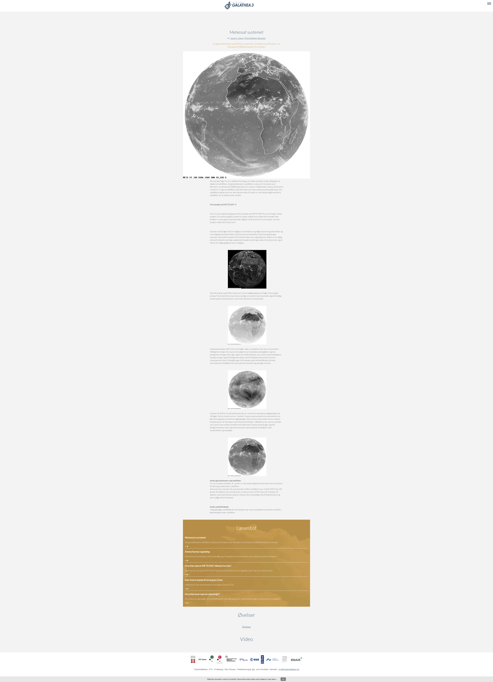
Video (259, 639)
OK (283, 679)
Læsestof (246, 528)
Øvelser (246, 615)
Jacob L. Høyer (237, 38)
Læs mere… (272, 679)
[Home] (239, 9)
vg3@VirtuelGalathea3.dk (288, 669)
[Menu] (489, 3)
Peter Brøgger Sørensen (255, 38)
